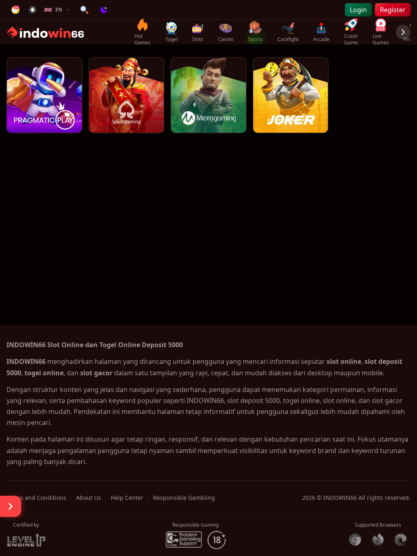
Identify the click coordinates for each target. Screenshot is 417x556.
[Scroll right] (403, 32)
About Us (88, 497)
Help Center (127, 497)
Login (358, 9)
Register (393, 9)
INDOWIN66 (340, 497)
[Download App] (32, 9)
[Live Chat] (15, 9)
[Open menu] (10, 506)
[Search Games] (84, 9)
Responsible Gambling (184, 497)
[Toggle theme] (104, 9)
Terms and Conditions (36, 497)
